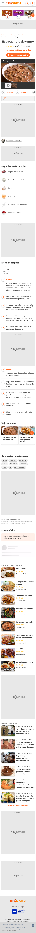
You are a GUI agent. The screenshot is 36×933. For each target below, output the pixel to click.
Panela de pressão (19, 467)
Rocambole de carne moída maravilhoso (24, 636)
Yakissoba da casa (24, 595)
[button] (33, 15)
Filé (10, 467)
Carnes (4, 460)
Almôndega (13, 464)
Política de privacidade (22, 919)
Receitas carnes (7, 37)
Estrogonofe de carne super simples (26, 439)
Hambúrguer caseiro (24, 609)
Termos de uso (11, 921)
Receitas (22, 35)
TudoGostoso (5, 35)
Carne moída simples (25, 622)
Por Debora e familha (14, 141)
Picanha (4, 464)
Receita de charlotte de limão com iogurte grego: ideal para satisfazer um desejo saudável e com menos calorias (25, 798)
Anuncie (19, 921)
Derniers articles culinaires (18, 806)
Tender (4, 467)
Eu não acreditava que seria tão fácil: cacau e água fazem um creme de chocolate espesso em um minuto (25, 771)
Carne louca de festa (24, 662)
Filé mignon (23, 464)
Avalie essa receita (19, 55)
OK (33, 925)
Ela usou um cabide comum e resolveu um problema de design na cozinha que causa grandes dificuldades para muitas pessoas (25, 744)
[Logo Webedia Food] (18, 911)
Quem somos (9, 919)
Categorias (14, 35)
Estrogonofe (13, 460)
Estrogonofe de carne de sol (9, 438)
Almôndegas (21, 568)
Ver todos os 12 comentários (18, 50)
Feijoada (19, 649)
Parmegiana (22, 460)
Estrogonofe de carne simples (25, 583)
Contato (26, 921)
